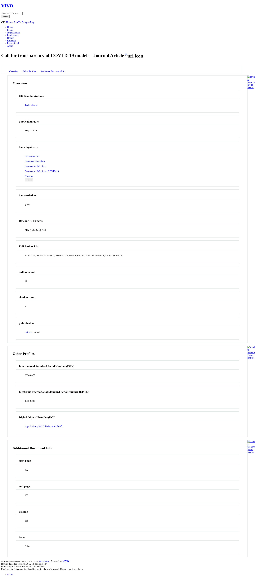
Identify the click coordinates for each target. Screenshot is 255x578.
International (13, 43)
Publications (12, 35)
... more (29, 180)
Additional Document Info (52, 71)
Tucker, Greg (31, 105)
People (10, 30)
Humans (29, 176)
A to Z (17, 22)
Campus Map (28, 22)
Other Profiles (29, 71)
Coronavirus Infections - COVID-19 (42, 171)
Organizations (13, 32)
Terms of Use (44, 561)
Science (28, 332)
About (10, 46)
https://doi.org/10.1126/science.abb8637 (43, 426)
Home (9, 22)
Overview (14, 71)
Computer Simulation (35, 161)
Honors (10, 38)
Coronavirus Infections (35, 166)
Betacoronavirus (32, 156)
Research (11, 40)
